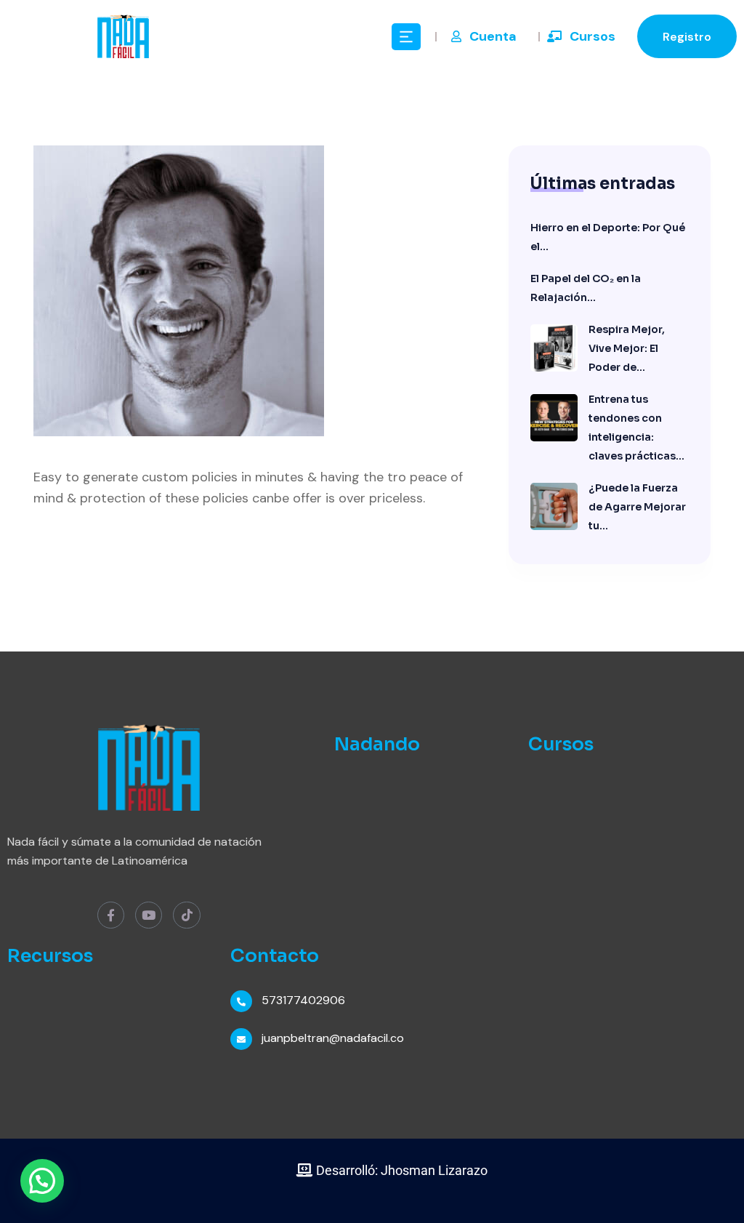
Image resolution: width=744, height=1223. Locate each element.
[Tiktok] (186, 915)
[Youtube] (148, 915)
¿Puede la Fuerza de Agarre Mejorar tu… (637, 506)
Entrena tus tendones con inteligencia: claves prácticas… (636, 427)
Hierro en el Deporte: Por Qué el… (607, 237)
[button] (42, 1181)
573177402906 (303, 1000)
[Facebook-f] (110, 915)
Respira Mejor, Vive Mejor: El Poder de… (627, 348)
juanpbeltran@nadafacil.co (333, 1038)
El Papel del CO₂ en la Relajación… (585, 288)
